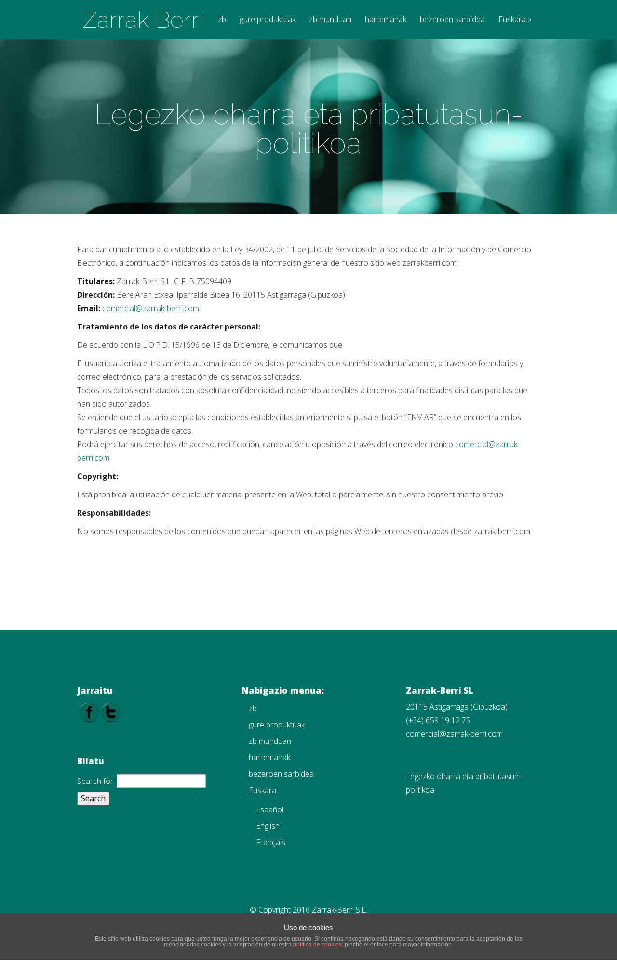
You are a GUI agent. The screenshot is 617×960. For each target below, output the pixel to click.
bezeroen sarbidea (452, 20)
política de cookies (317, 944)
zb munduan (330, 20)
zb (222, 20)
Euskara (515, 20)
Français (270, 842)
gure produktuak (267, 20)
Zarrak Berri (143, 19)
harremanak (385, 20)
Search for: (96, 781)
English (268, 826)
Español (269, 809)
